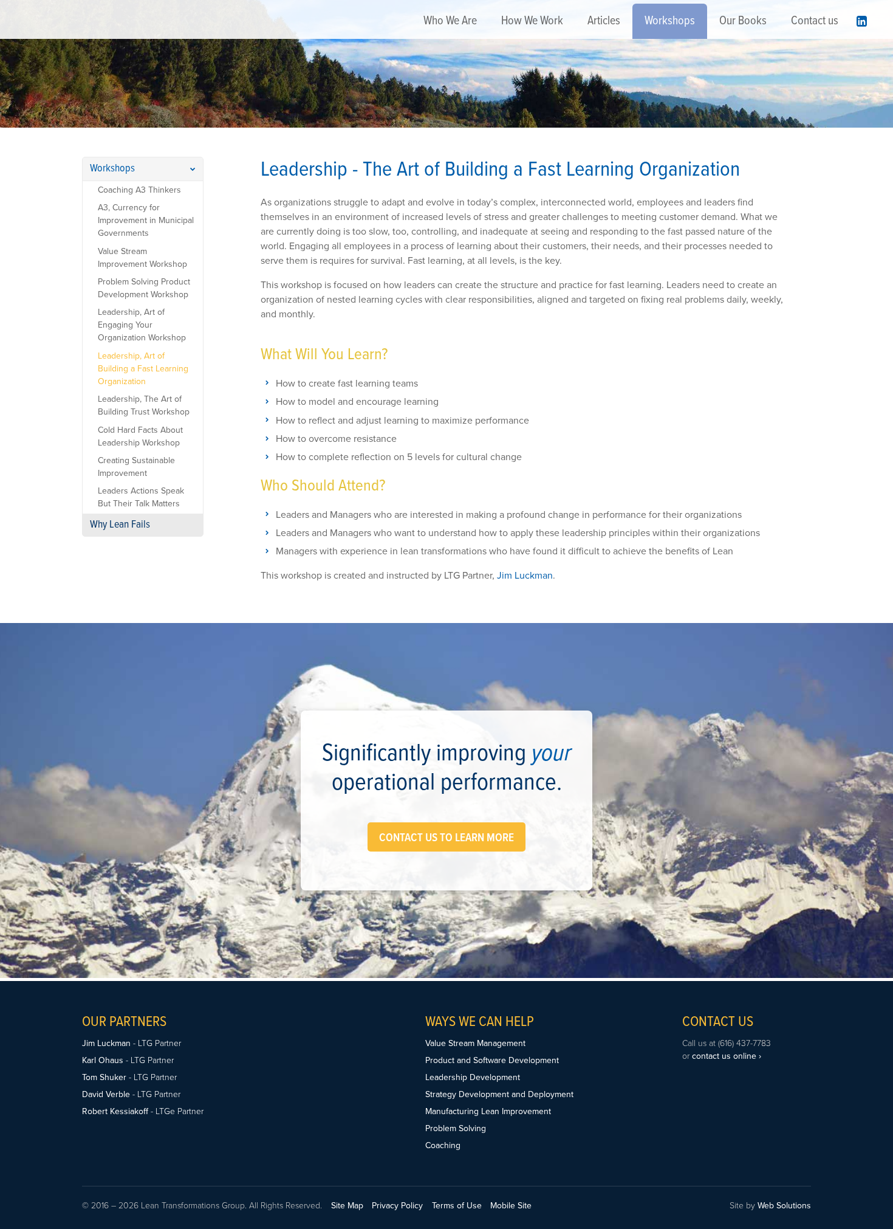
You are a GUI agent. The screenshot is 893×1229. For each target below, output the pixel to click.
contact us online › (726, 1056)
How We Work (532, 21)
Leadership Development (472, 1077)
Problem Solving (455, 1128)
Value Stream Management (475, 1043)
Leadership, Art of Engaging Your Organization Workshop (142, 325)
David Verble (107, 1094)
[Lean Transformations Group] (44, 27)
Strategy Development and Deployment (499, 1094)
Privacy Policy (397, 1205)
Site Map (347, 1205)
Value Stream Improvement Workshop (142, 257)
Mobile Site (511, 1205)
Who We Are (450, 21)
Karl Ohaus (102, 1060)
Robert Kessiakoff (115, 1111)
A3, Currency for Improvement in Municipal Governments (146, 220)
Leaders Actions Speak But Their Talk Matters (141, 497)
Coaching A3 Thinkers (139, 190)
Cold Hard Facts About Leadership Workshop (140, 436)
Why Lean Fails (120, 525)
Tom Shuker (104, 1077)
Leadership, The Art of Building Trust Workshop (144, 405)
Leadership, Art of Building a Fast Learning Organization (143, 369)
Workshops (670, 21)
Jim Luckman (525, 576)
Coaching (442, 1145)
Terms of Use (457, 1205)
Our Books (743, 21)
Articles (603, 21)
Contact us (814, 21)
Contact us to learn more (446, 838)
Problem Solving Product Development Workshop (144, 288)
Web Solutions (784, 1205)
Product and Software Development (492, 1060)
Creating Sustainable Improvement (136, 466)
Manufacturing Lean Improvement (488, 1111)
